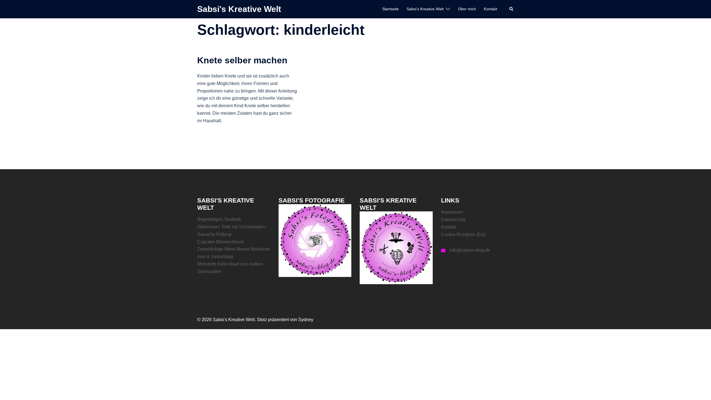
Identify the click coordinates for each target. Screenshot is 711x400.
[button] (511, 9)
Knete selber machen (242, 60)
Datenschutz (453, 219)
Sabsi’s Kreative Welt (425, 9)
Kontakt (490, 9)
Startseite (390, 9)
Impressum (452, 212)
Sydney (305, 319)
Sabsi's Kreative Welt (239, 9)
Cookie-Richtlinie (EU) (463, 234)
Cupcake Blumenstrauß (220, 241)
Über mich (467, 9)
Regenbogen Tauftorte (219, 219)
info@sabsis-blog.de (470, 250)
